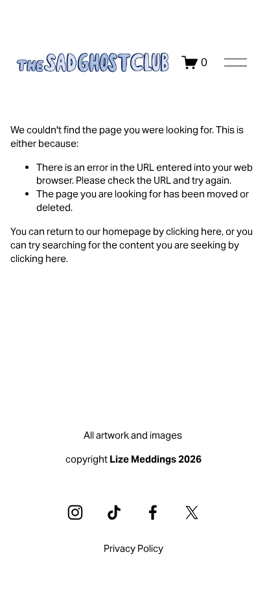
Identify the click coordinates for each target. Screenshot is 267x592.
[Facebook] (152, 512)
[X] (191, 512)
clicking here (194, 231)
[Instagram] (75, 512)
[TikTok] (114, 512)
